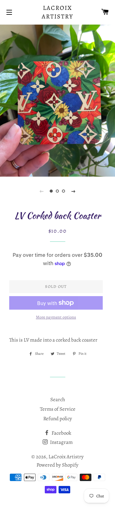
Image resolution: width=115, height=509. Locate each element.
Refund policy (57, 418)
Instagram (61, 442)
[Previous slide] (41, 191)
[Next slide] (73, 191)
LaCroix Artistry (57, 12)
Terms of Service (57, 409)
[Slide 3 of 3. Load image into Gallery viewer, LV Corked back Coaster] (64, 191)
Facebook (61, 433)
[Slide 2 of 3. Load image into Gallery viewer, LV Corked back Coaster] (58, 191)
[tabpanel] (57, 100)
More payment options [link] (56, 317)
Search (57, 399)
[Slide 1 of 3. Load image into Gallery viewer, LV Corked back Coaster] (51, 191)
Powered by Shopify (57, 464)
